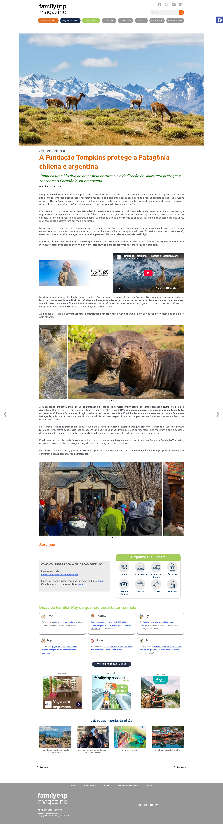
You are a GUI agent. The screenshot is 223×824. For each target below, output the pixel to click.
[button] (106, 400)
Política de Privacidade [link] (127, 785)
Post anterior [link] (41, 767)
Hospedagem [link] (140, 574)
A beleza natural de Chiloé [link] (167, 750)
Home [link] (73, 785)
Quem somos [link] (89, 785)
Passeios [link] (172, 574)
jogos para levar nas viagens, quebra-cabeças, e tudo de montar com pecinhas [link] (59, 650)
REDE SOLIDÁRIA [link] (175, 21)
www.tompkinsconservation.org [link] (59, 574)
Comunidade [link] (157, 21)
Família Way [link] (109, 21)
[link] (219, 20)
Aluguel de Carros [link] (156, 575)
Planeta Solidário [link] (53, 151)
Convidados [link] (125, 21)
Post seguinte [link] (181, 767)
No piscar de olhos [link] (130, 750)
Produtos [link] (172, 591)
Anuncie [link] (106, 785)
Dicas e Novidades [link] (48, 21)
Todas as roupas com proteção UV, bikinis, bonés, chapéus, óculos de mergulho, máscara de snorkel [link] (111, 625)
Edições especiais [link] (70, 21)
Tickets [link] (156, 591)
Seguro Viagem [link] (124, 592)
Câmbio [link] (140, 591)
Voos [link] (124, 574)
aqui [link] (100, 580)
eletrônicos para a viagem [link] (65, 622)
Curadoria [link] (91, 21)
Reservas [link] (141, 21)
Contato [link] (149, 785)
